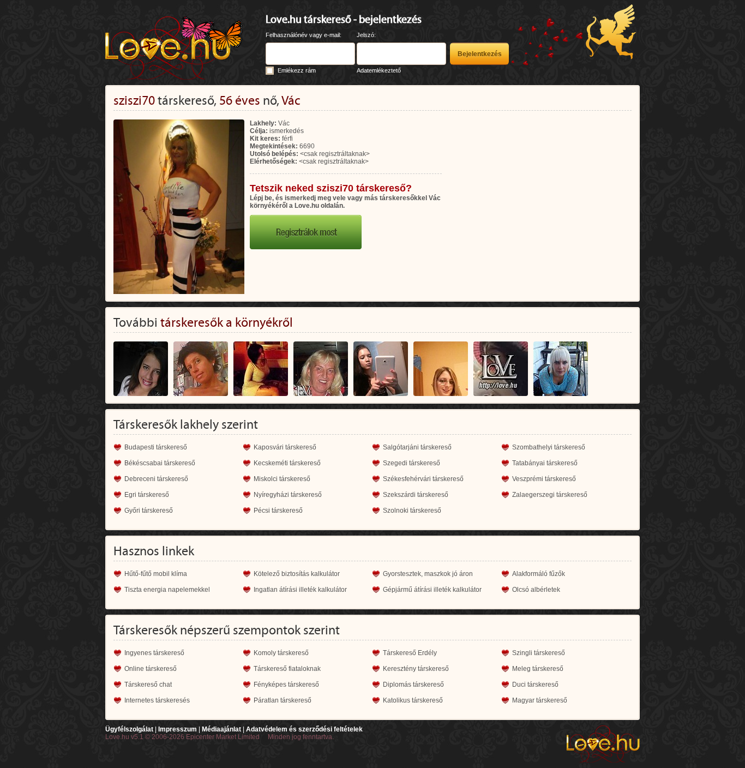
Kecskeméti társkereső (287, 463)
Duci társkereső (535, 684)
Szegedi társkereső (411, 463)
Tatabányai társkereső (545, 463)
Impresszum (177, 729)
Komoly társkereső (281, 653)
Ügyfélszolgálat (129, 729)
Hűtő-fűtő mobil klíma (155, 574)
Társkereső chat (148, 684)
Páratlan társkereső (282, 700)
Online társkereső (150, 669)
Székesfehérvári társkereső (423, 479)
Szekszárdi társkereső (415, 495)
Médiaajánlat (221, 729)
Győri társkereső (148, 510)
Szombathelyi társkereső (548, 447)
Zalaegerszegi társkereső (549, 495)
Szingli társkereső (538, 653)
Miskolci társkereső (282, 479)
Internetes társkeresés (157, 700)
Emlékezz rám (297, 70)
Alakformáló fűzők (538, 574)
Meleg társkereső (537, 669)
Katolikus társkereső (413, 700)
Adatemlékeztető (379, 70)
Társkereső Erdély (410, 653)
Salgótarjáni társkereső (417, 447)
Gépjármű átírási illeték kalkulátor (432, 589)
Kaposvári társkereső (285, 447)
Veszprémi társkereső (544, 479)
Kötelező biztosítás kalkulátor (297, 574)
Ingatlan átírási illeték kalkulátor (300, 589)
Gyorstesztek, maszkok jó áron (428, 574)
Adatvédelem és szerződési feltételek (304, 729)
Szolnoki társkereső (412, 510)
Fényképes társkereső (286, 684)
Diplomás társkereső (413, 684)
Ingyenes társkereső (154, 653)
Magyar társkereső (539, 700)
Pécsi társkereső (278, 510)
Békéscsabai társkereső (159, 463)
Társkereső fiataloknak (287, 669)
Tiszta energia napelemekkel (167, 589)
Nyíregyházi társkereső (288, 495)
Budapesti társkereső (155, 447)
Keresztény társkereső (416, 669)
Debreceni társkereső (156, 479)
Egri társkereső (146, 495)
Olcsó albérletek (536, 589)
